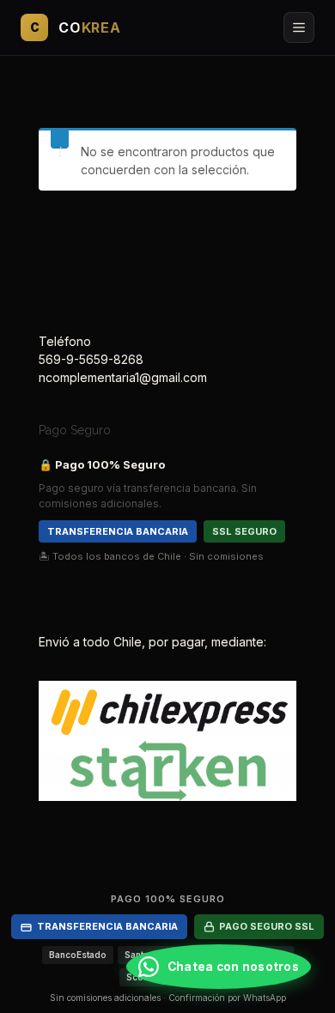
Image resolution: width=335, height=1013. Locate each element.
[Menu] (298, 27)
